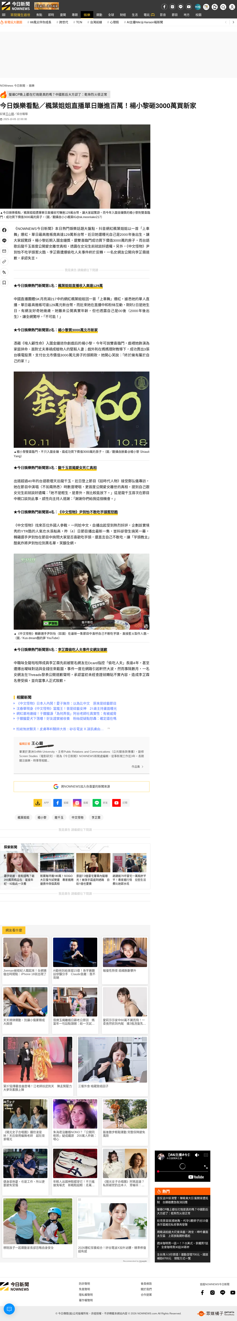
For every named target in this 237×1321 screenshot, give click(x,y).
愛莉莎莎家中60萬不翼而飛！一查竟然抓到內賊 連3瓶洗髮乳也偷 (124, 1022)
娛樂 (87, 14)
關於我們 (146, 1289)
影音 (163, 15)
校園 (198, 15)
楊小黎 (42, 817)
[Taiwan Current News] (198, 7)
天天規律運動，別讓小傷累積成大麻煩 (24, 1022)
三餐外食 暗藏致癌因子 (93, 1086)
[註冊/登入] (232, 7)
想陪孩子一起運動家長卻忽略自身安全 (28, 1247)
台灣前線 (96, 22)
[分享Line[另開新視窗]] (4, 240)
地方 (187, 15)
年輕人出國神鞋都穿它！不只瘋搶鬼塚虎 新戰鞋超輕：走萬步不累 (74, 1183)
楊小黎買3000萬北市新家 (78, 330)
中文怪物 (78, 817)
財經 (123, 15)
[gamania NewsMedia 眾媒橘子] (215, 1313)
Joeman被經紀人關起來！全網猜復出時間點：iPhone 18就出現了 (24, 972)
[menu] (3, 14)
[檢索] (223, 7)
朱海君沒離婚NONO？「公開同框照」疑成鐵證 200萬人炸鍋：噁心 (75, 1136)
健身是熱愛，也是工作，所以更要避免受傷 (24, 1183)
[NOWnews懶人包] (206, 7)
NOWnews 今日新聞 (12, 85)
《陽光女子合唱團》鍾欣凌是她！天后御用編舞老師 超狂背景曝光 (24, 1136)
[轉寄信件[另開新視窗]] (4, 251)
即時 (51, 15)
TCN (79, 22)
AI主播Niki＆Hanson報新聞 (145, 22)
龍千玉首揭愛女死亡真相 (77, 468)
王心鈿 (10, 113)
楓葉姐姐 (23, 817)
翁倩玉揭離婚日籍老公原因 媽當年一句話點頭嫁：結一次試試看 (74, 1022)
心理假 (114, 22)
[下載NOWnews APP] (215, 7)
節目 (175, 15)
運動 (99, 15)
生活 (135, 15)
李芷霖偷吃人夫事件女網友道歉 (82, 650)
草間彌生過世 (20, 14)
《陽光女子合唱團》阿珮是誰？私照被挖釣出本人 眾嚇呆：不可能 (123, 1183)
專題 (75, 15)
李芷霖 (96, 817)
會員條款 (146, 1283)
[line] (181, 7)
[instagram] (172, 7)
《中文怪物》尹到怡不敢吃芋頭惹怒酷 (88, 512)
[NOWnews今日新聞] (16, 6)
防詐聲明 (84, 1283)
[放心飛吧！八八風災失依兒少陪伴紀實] (46, 5)
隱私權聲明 (86, 1294)
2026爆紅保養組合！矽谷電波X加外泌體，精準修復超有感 (112, 1249)
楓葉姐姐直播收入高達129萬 (80, 286)
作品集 (136, 766)
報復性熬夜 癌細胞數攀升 (119, 970)
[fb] (164, 7)
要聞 (63, 15)
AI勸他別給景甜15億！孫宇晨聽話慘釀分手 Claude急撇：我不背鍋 (74, 974)
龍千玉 (59, 817)
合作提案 (146, 1294)
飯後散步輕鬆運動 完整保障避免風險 (124, 1134)
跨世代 (63, 22)
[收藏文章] (4, 282)
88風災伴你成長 (40, 22)
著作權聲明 (86, 1300)
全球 (111, 15)
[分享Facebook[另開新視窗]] (4, 230)
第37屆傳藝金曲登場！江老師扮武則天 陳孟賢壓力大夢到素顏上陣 (37, 1088)
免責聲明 (84, 1289)
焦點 (39, 15)
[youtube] (189, 7)
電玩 (147, 15)
